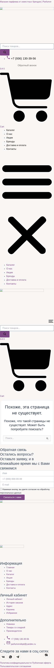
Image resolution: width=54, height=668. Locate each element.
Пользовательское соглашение (15, 666)
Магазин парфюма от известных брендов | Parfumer (25, 2)
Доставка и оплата (16, 145)
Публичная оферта (41, 663)
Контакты (11, 149)
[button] (27, 208)
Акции (9, 137)
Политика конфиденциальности (16, 663)
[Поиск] (5, 52)
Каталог (10, 130)
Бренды (10, 141)
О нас (9, 134)
